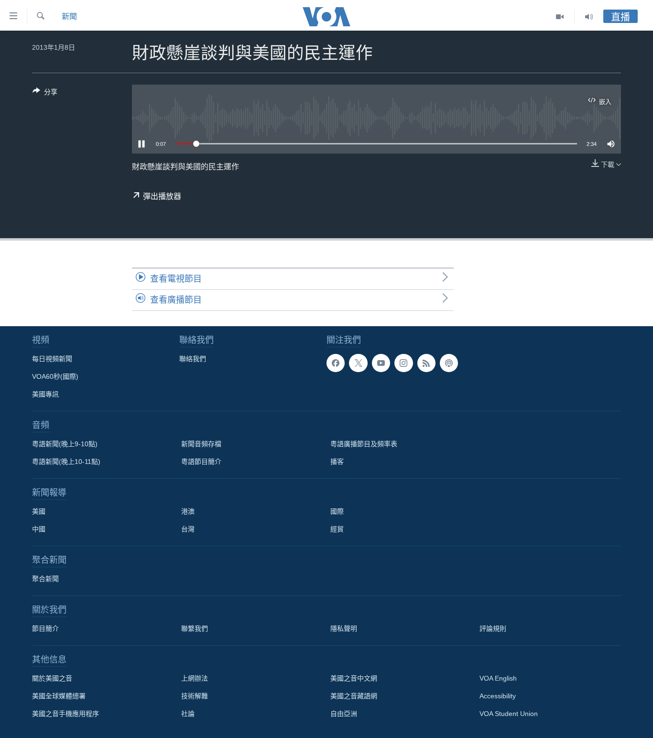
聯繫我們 (194, 628)
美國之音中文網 (353, 678)
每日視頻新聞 (52, 359)
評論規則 (492, 628)
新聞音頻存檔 (201, 444)
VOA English (498, 678)
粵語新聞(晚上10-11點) (66, 461)
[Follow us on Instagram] (403, 363)
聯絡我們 (192, 359)
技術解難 (194, 696)
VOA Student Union (508, 713)
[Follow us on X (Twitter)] (358, 363)
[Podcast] (449, 363)
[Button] (45, 93)
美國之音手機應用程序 (65, 713)
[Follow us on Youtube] (381, 363)
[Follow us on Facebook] (335, 363)
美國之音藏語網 (353, 696)
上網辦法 (194, 678)
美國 (38, 511)
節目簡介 (45, 628)
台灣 (188, 529)
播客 (337, 461)
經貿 (337, 529)
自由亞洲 (343, 713)
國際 (337, 511)
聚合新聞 (45, 579)
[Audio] (589, 17)
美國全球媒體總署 (59, 696)
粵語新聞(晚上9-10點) (65, 444)
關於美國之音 (52, 678)
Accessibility (497, 696)
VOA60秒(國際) (55, 376)
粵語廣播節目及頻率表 (363, 444)
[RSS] (426, 363)
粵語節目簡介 (201, 461)
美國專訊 (45, 394)
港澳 (188, 511)
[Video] (560, 17)
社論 (188, 713)
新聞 (69, 16)
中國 (38, 529)
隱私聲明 (343, 628)
